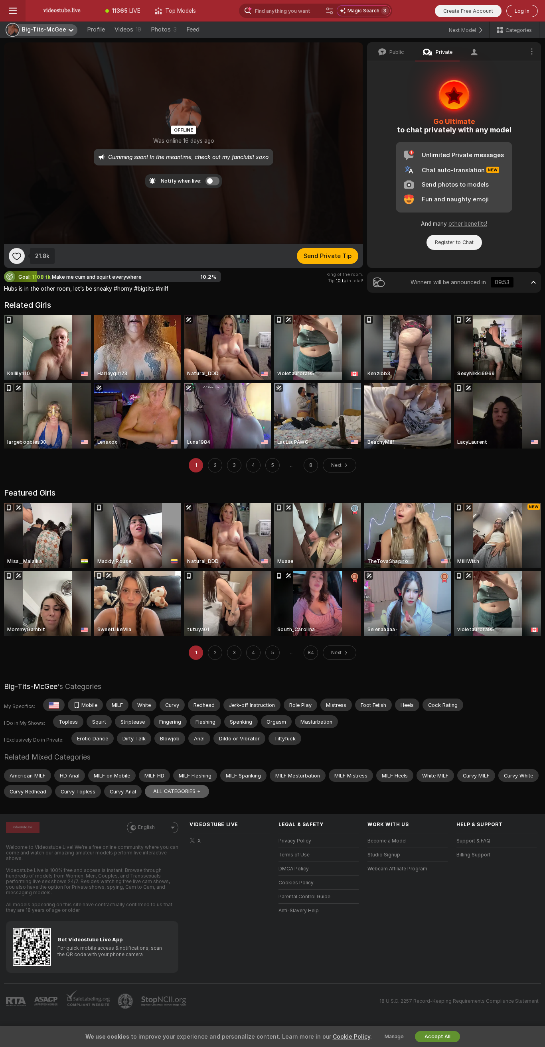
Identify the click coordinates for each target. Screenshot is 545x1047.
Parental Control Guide (304, 896)
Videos (128, 29)
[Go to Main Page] (62, 11)
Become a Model (387, 841)
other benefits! (467, 223)
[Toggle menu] (13, 11)
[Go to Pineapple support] (126, 1001)
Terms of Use (294, 855)
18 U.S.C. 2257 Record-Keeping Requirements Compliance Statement (459, 1001)
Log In (522, 11)
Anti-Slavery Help (298, 910)
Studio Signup (383, 855)
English (146, 827)
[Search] (329, 10)
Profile (96, 29)
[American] (54, 705)
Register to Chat (454, 242)
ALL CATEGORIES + (177, 791)
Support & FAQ (473, 841)
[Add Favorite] (17, 256)
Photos (164, 29)
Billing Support (473, 855)
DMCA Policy (293, 869)
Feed (192, 29)
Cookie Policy (351, 1036)
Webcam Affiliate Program (397, 869)
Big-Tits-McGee (30, 686)
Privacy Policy (294, 841)
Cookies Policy (296, 883)
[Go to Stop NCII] (164, 1001)
